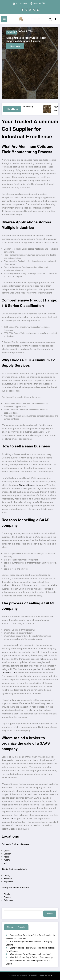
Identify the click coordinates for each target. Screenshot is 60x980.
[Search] (50, 19)
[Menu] (4, 19)
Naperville (8, 881)
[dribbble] (30, 9)
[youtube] (37, 9)
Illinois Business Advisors (14, 868)
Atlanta (7, 893)
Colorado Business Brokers (15, 844)
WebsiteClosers (27, 484)
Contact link (7, 818)
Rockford (8, 878)
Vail (5, 863)
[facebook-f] (22, 9)
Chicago (7, 875)
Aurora (7, 859)
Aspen (6, 856)
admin (43, 31)
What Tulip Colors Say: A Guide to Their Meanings (31, 957)
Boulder (7, 853)
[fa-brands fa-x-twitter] (26, 9)
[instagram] (33, 9)
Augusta (7, 897)
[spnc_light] (56, 19)
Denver (7, 850)
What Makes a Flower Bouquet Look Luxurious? (31, 954)
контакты (48, 975)
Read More (48, 46)
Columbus (8, 900)
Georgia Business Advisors (15, 887)
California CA (8, 672)
